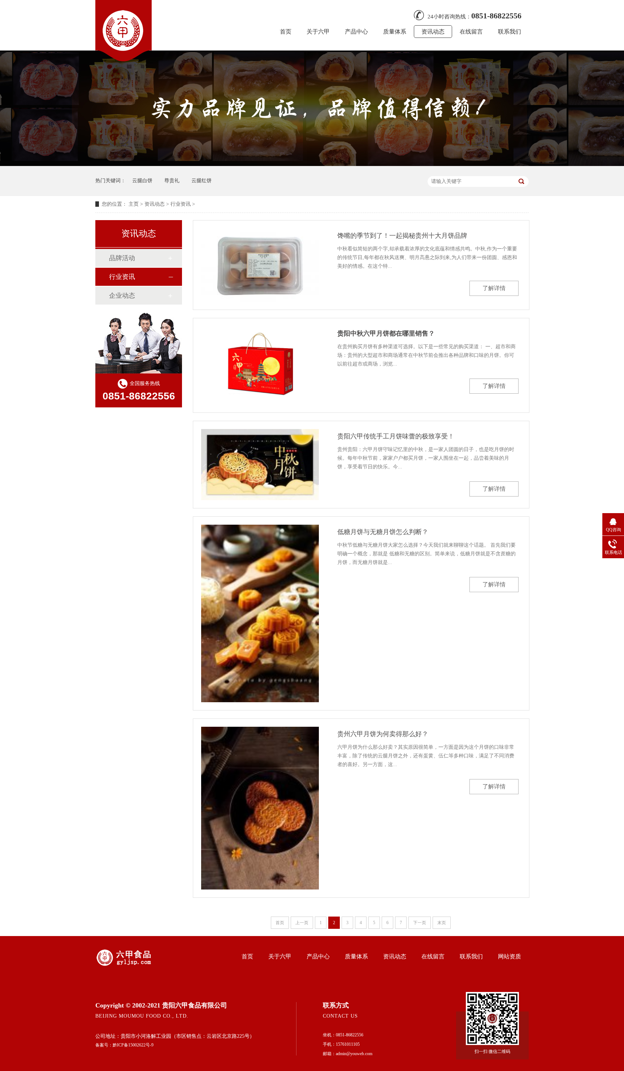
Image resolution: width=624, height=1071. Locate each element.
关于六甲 (318, 32)
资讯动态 (433, 32)
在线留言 (471, 32)
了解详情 (494, 288)
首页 (285, 32)
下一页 (419, 922)
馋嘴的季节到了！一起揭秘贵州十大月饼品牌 (402, 235)
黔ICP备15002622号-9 (133, 1045)
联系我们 (509, 32)
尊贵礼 (171, 180)
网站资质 (509, 956)
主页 (134, 204)
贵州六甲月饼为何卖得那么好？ (382, 734)
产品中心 (356, 32)
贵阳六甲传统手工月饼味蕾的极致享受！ (395, 436)
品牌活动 (122, 258)
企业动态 (122, 295)
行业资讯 (180, 204)
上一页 (301, 922)
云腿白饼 (142, 180)
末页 (441, 922)
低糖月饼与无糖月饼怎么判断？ (382, 532)
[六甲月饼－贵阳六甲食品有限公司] (123, 59)
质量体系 (394, 32)
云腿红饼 (201, 180)
